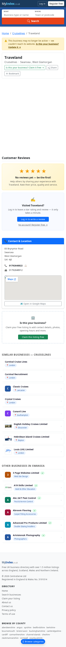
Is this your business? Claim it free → (25, 67)
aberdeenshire (8, 627)
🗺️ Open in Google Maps (33, 303)
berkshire (51, 627)
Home (5, 33)
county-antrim (36, 638)
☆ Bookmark (12, 73)
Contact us (7, 606)
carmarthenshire (17, 634)
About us (6, 602)
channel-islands (33, 634)
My (11, 4)
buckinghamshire (37, 631)
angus (19, 627)
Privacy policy (9, 610)
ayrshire (27, 627)
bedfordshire (39, 627)
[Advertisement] (33, 119)
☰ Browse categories (33, 641)
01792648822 (16, 265)
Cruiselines (18, 33)
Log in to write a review (33, 219)
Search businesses (11, 594)
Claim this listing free (33, 337)
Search (35, 21)
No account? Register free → (33, 224)
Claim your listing (11, 598)
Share (54, 67)
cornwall (24, 638)
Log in (42, 3)
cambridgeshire (54, 631)
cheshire (46, 634)
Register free (56, 3)
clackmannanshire (10, 638)
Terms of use (8, 613)
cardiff (5, 634)
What (6, 11)
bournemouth (8, 631)
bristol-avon (22, 631)
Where (38, 11)
